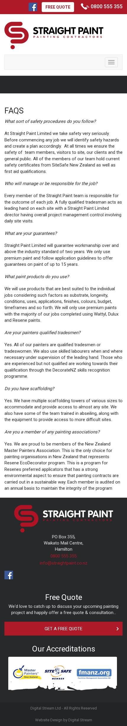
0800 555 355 (63, 556)
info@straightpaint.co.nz (63, 563)
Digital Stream (80, 720)
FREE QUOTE (57, 7)
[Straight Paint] (53, 36)
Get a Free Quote (63, 628)
